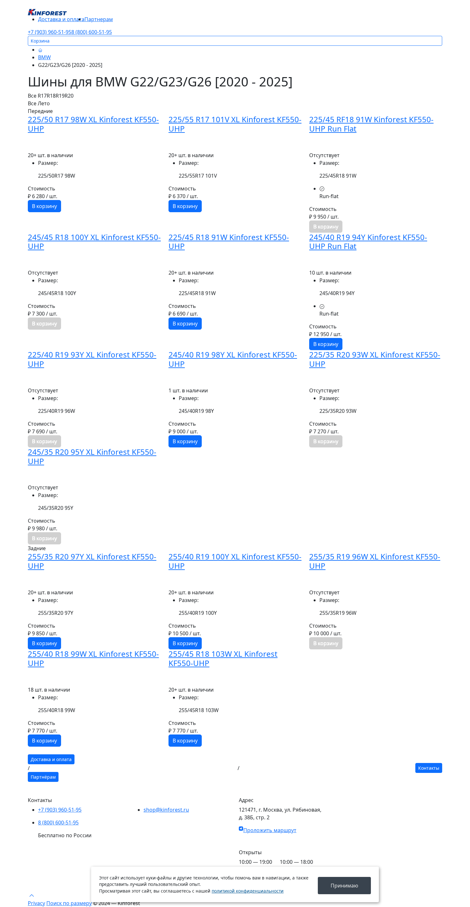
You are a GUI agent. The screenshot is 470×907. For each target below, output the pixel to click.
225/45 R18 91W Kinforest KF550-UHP (228, 242)
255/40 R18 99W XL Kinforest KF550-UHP (93, 658)
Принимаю (344, 885)
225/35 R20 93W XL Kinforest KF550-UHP (374, 359)
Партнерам (98, 19)
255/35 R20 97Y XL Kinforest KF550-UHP (92, 561)
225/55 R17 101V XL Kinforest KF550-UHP (235, 124)
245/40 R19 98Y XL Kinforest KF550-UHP (232, 359)
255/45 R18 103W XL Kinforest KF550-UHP (223, 658)
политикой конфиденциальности (248, 891)
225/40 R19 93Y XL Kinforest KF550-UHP (92, 359)
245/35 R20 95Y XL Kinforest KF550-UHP (92, 456)
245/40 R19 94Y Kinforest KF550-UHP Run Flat (368, 242)
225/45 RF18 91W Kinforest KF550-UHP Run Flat (371, 124)
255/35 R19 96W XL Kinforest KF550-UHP (374, 561)
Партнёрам (43, 777)
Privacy (36, 903)
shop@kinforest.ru (166, 809)
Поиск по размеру (69, 903)
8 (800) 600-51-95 (91, 32)
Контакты (428, 768)
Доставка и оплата (61, 19)
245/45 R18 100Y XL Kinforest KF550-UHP (94, 242)
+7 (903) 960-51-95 (49, 32)
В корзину (44, 206)
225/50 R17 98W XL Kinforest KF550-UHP (93, 124)
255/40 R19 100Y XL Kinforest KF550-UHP (235, 561)
